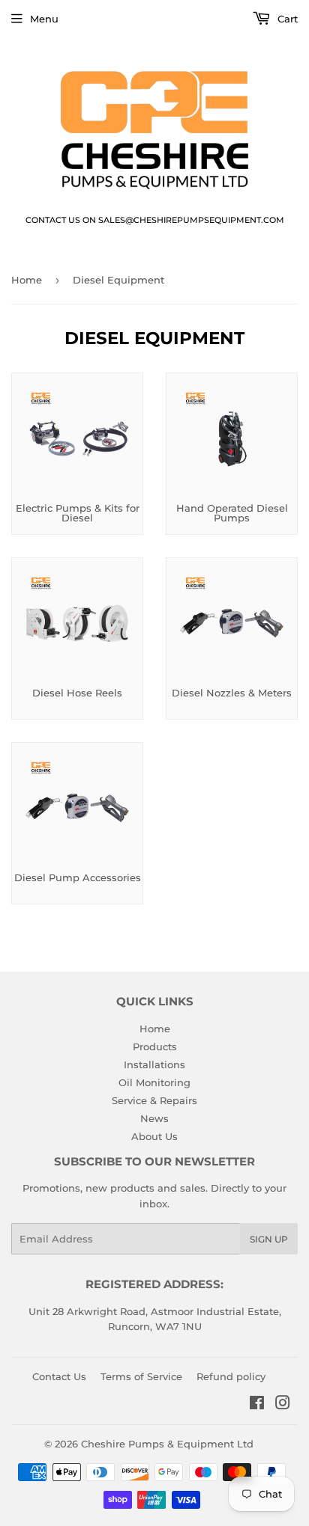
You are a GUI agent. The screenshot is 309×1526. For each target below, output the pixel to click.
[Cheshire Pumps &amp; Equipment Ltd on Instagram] (282, 1405)
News (154, 1118)
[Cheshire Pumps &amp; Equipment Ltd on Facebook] (257, 1405)
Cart (286, 19)
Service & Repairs (154, 1100)
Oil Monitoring (154, 1082)
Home (26, 280)
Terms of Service (141, 1376)
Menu (44, 19)
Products (155, 1046)
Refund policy (231, 1376)
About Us (154, 1136)
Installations (154, 1064)
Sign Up (269, 1239)
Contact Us (59, 1376)
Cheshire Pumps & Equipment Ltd (167, 1444)
